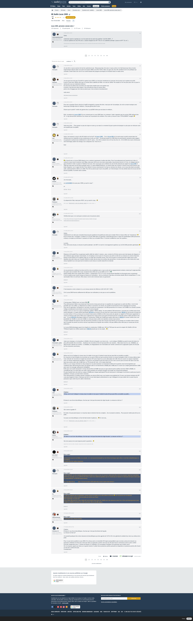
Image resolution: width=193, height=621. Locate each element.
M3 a (76, 481)
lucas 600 (111, 136)
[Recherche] (109, 2)
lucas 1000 (99, 136)
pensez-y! (66, 279)
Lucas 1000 (77, 114)
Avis (63, 20)
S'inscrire (115, 556)
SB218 (124, 312)
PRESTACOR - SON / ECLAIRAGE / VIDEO (78, 203)
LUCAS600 (68, 183)
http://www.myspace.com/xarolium (71, 95)
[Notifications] (141, 2)
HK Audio (63, 10)
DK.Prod (65, 189)
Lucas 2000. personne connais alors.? (62, 26)
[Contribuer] (73, 20)
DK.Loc (69, 189)
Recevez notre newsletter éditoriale (111, 595)
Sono (69, 10)
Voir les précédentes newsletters (109, 602)
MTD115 (91, 312)
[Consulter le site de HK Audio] (69, 14)
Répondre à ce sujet (127, 556)
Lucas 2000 (99, 10)
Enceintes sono (76, 10)
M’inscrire (134, 598)
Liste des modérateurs (96, 563)
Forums (56, 10)
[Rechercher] (74, 61)
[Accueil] (52, 10)
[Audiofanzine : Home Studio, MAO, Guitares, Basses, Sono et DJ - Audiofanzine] (58, 2)
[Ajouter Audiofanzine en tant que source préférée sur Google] (58, 580)
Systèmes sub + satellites (88, 10)
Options (106, 556)
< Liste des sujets (137, 556)
